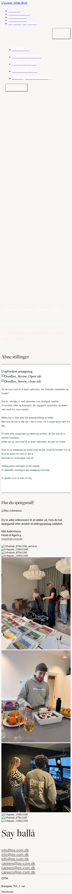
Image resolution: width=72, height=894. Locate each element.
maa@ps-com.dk (11, 538)
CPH (4, 878)
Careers (56, 310)
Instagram (26, 310)
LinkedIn (10, 310)
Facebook (42, 310)
